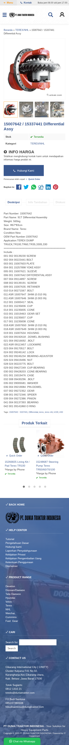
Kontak (27, 2)
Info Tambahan (37, 202)
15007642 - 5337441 (18, 412)
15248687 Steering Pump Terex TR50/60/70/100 (47, 465)
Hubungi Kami (25, 170)
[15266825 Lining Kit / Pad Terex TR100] (19, 443)
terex (41, 412)
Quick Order (15, 455)
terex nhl (49, 412)
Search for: (12, 642)
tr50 (61, 412)
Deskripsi (14, 202)
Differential (33, 412)
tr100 (56, 412)
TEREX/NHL (37, 143)
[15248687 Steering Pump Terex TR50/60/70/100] (50, 443)
